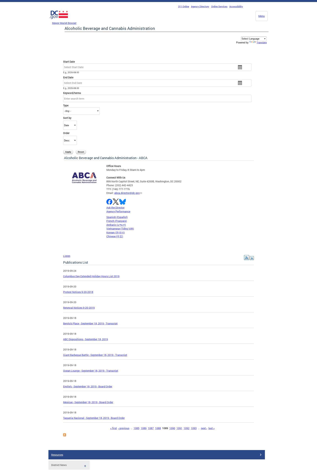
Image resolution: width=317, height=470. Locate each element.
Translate (262, 42)
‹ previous (123, 428)
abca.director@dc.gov (127, 193)
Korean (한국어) (115, 232)
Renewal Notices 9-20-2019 (79, 307)
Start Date (69, 61)
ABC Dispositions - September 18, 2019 (85, 339)
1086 (144, 428)
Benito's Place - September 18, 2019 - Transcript (90, 323)
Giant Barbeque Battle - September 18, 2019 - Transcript (95, 355)
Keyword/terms (72, 93)
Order (66, 133)
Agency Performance (118, 211)
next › (204, 428)
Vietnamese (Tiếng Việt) (120, 228)
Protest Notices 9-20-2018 (78, 292)
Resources (57, 454)
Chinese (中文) (114, 236)
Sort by (67, 118)
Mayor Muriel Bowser (64, 23)
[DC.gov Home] (59, 20)
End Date (68, 77)
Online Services (219, 6)
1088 (158, 428)
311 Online (183, 6)
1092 (187, 428)
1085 (136, 428)
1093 (194, 428)
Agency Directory (200, 6)
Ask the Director (115, 207)
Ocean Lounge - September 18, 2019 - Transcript (90, 370)
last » (211, 428)
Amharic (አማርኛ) (116, 224)
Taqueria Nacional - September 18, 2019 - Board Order (94, 418)
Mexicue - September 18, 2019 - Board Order (88, 402)
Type (65, 105)
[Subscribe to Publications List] (64, 435)
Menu (261, 16)
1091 (179, 428)
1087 (151, 428)
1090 (172, 428)
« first (113, 428)
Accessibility (236, 6)
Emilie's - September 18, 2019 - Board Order (87, 386)
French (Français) (116, 221)
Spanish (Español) (117, 217)
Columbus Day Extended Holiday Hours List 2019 (91, 276)
